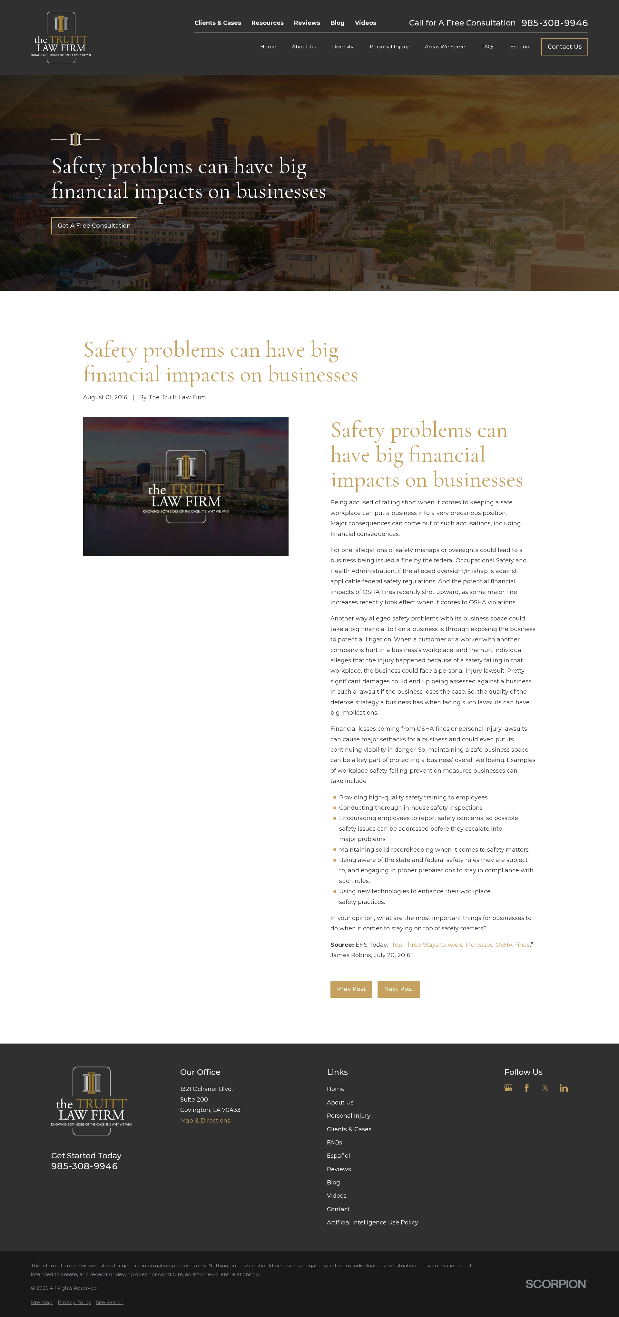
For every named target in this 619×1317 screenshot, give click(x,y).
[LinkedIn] (564, 1088)
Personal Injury (348, 1115)
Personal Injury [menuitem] (389, 47)
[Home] (61, 37)
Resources (267, 22)
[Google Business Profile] (508, 1088)
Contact (338, 1209)
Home (336, 1089)
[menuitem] (42, 1302)
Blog (337, 22)
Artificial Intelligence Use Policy (372, 1222)
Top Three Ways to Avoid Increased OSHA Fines (460, 944)
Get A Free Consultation (94, 225)
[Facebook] (527, 1088)
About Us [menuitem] (304, 47)
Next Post (399, 989)
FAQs (334, 1142)
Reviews (307, 22)
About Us (340, 1102)
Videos (365, 22)
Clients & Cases (217, 22)
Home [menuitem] (268, 47)
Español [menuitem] (520, 47)
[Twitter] (545, 1088)
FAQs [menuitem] (487, 47)
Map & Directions (205, 1120)
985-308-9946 (555, 23)
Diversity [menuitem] (343, 47)
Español (338, 1155)
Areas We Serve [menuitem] (445, 47)
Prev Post (351, 989)
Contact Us (565, 46)
